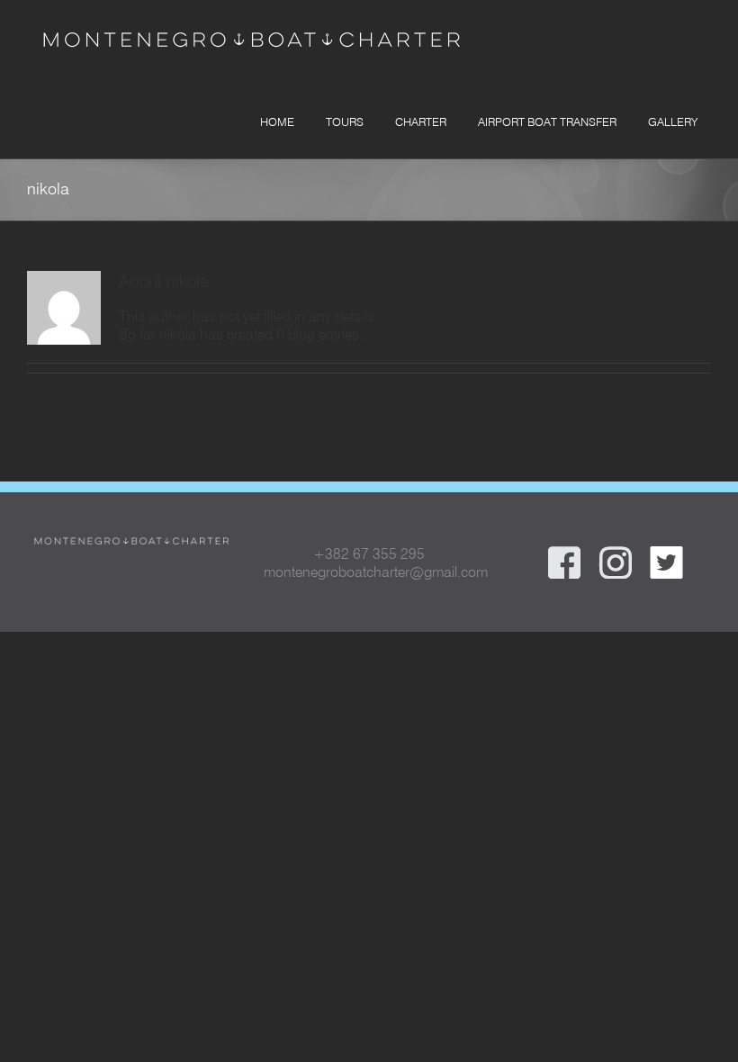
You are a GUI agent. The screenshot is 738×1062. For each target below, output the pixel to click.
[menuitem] (275, 120)
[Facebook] (563, 553)
